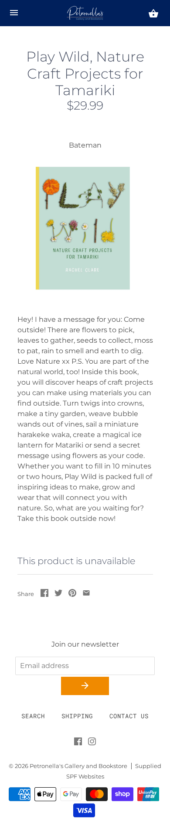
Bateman (85, 145)
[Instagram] (92, 743)
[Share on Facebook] (44, 594)
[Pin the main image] (72, 594)
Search (33, 716)
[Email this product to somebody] (86, 594)
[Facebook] (78, 743)
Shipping (77, 716)
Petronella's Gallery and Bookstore (78, 766)
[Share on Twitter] (58, 594)
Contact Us (129, 716)
